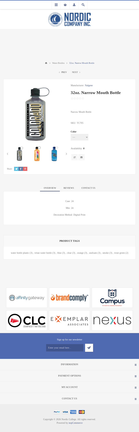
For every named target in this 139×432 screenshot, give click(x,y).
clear (69, 253)
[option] (19, 154)
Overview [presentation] (50, 188)
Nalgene (89, 85)
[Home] (46, 63)
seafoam (93, 253)
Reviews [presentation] (69, 188)
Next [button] (65, 154)
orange (80, 253)
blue (59, 253)
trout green (119, 253)
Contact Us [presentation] (88, 188)
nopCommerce (76, 423)
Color (73, 131)
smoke (106, 253)
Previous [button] (8, 154)
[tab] (50, 188)
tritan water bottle (43, 253)
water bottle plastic (20, 253)
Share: (10, 168)
